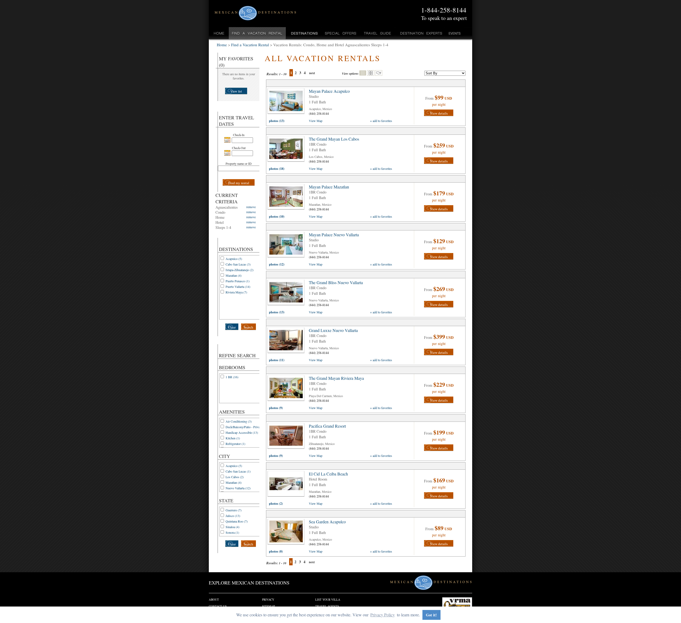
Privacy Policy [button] (382, 614)
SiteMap (268, 606)
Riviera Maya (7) (236, 292)
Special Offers (341, 33)
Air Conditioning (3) (239, 421)
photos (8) (276, 551)
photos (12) (276, 264)
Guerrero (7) (234, 510)
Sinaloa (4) (232, 527)
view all (287, 102)
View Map (315, 121)
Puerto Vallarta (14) (238, 286)
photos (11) (276, 360)
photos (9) (276, 408)
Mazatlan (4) (234, 275)
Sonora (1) (232, 532)
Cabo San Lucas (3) (238, 264)
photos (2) (276, 503)
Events (454, 33)
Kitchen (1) (233, 438)
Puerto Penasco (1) (238, 281)
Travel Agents (327, 606)
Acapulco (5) (234, 258)
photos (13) (276, 121)
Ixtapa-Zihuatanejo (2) (240, 270)
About (214, 599)
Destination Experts (420, 33)
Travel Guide (378, 33)
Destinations (304, 33)
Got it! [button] (431, 615)
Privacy (268, 599)
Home (219, 33)
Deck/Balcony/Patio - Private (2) (246, 427)
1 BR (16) (232, 377)
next (312, 73)
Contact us (218, 606)
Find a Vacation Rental (257, 33)
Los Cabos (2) (235, 477)
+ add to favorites (381, 121)
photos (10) (276, 216)
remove (251, 207)
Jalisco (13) (233, 515)
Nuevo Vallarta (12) (238, 488)
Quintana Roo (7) (237, 521)
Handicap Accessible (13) (242, 432)
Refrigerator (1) (235, 443)
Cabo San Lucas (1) (238, 471)
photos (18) (276, 168)
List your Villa (327, 599)
